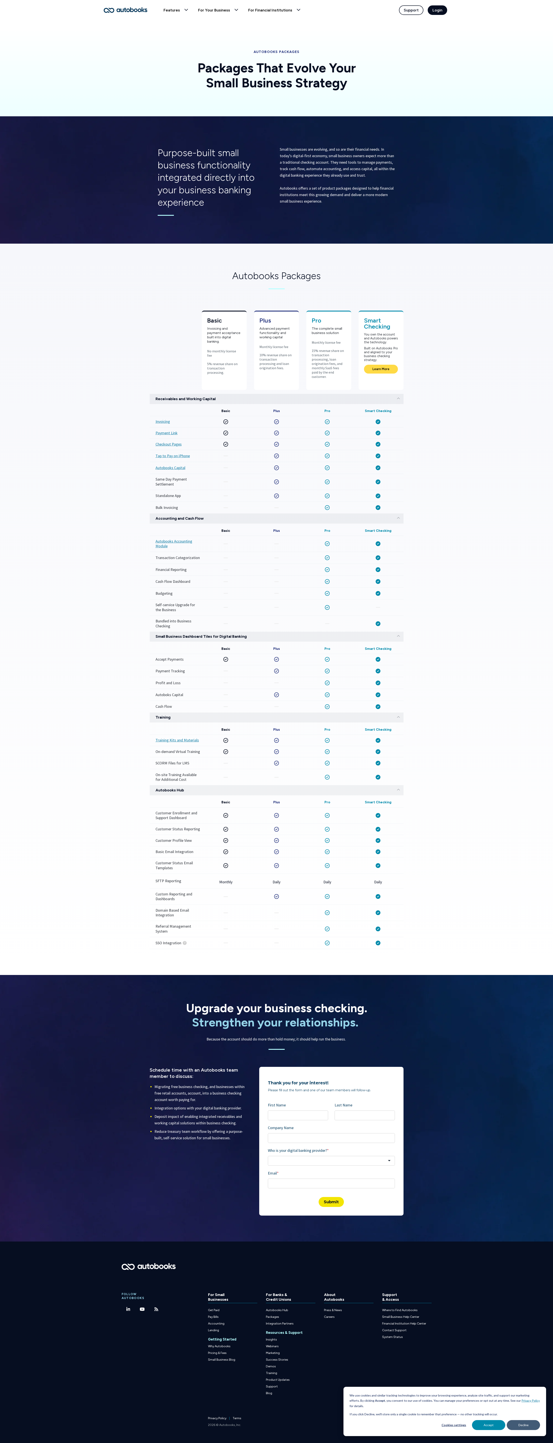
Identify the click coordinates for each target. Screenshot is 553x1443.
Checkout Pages (169, 444)
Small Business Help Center (400, 1317)
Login (437, 10)
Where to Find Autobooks (400, 1310)
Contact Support (394, 1330)
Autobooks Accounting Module (174, 544)
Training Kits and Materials (177, 740)
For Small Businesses (218, 1297)
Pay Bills (213, 1317)
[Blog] (156, 1309)
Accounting (216, 1323)
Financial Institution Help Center (404, 1323)
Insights (271, 1339)
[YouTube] (142, 1309)
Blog (269, 1393)
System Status (392, 1337)
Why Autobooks (219, 1346)
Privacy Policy (530, 1400)
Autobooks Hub (277, 1310)
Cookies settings (454, 1425)
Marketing (273, 1353)
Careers (329, 1317)
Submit (331, 1202)
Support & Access (390, 1297)
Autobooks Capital (170, 467)
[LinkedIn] (128, 1309)
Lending (213, 1330)
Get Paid (213, 1310)
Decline (523, 1425)
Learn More (380, 369)
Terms (237, 1418)
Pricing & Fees (217, 1353)
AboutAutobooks (334, 1297)
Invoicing (163, 421)
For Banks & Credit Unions (278, 1297)
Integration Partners (280, 1323)
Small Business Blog (221, 1360)
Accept (489, 1425)
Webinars (272, 1346)
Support (411, 10)
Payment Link (167, 433)
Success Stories (277, 1360)
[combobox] (331, 1161)
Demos (271, 1366)
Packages (272, 1317)
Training (271, 1373)
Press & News (333, 1310)
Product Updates (278, 1380)
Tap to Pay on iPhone (173, 456)
